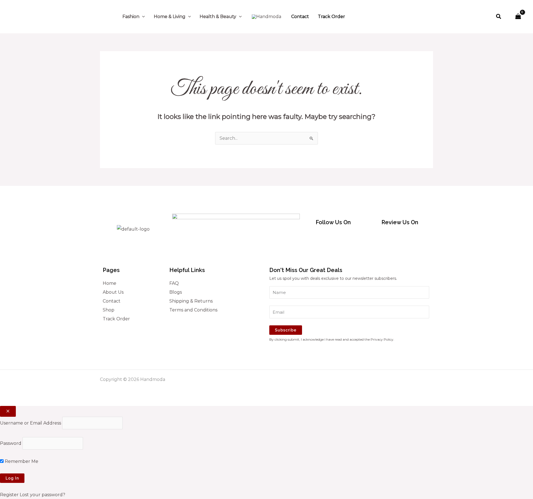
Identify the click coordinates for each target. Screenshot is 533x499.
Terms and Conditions (193, 310)
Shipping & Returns (191, 301)
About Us (113, 292)
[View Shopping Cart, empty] (518, 16)
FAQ (174, 283)
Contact (111, 301)
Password (10, 443)
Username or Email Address (30, 423)
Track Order (116, 318)
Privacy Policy (382, 339)
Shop (108, 310)
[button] (142, 16)
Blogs (175, 292)
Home (109, 283)
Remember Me (21, 461)
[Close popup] (8, 411)
